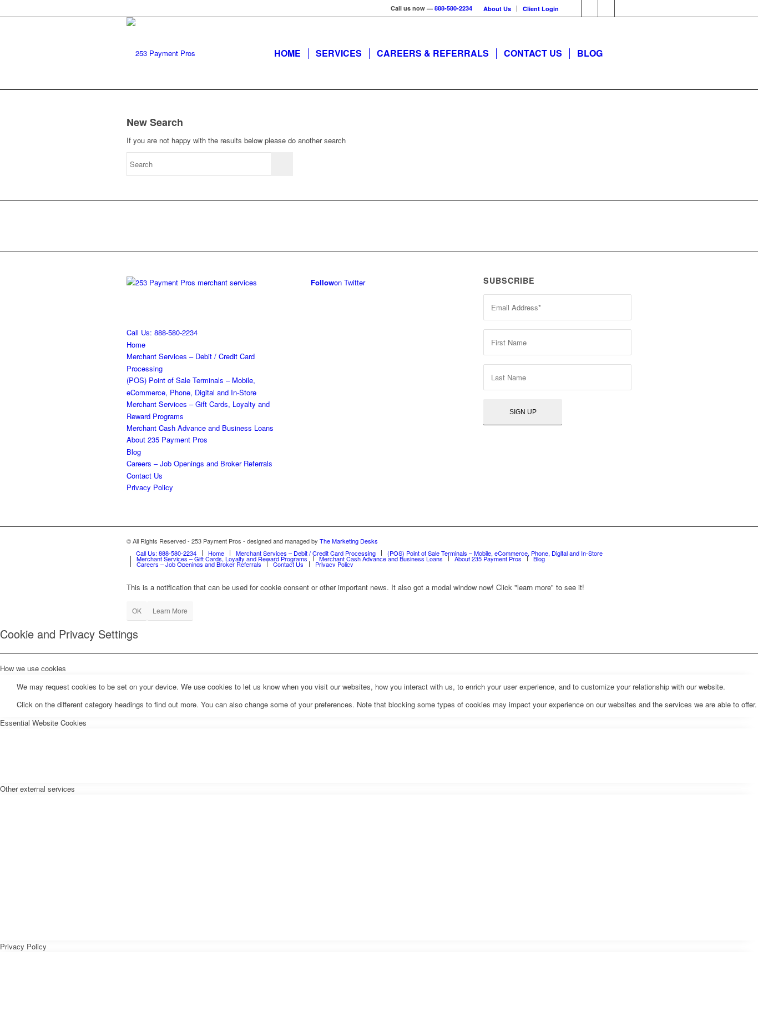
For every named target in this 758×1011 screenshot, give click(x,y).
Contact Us (145, 475)
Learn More (170, 610)
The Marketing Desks (349, 540)
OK (137, 610)
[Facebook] (590, 8)
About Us (497, 8)
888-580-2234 (453, 8)
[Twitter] (573, 8)
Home (136, 344)
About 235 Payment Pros (167, 439)
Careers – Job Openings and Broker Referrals (199, 463)
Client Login (541, 8)
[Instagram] (606, 8)
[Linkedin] (623, 8)
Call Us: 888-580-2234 (162, 332)
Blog (134, 451)
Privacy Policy (150, 487)
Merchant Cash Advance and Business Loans (200, 427)
